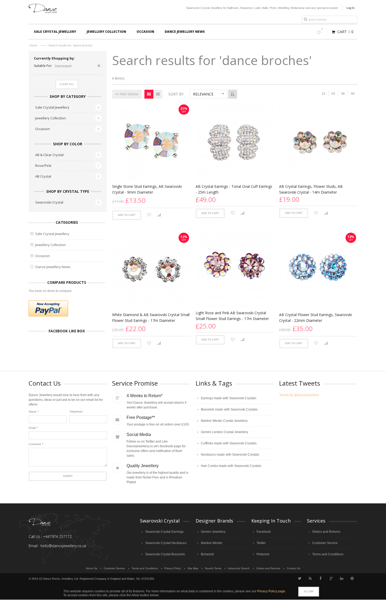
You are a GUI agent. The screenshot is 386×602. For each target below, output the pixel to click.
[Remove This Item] (99, 66)
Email (32, 427)
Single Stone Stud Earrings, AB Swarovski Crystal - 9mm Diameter (147, 189)
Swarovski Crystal (49, 202)
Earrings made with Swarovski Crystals (228, 398)
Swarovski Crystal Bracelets (165, 554)
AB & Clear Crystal (49, 154)
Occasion (42, 128)
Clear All (67, 84)
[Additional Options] (48, 308)
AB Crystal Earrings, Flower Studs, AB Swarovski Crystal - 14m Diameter (311, 189)
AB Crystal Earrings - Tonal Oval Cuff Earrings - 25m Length (234, 189)
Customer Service (325, 543)
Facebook (264, 532)
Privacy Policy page (271, 591)
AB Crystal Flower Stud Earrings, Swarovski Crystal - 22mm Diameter (315, 317)
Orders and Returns (326, 532)
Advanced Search (239, 568)
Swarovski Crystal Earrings (164, 532)
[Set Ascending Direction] (232, 94)
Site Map (192, 568)
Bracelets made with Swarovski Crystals (229, 409)
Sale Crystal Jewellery (52, 107)
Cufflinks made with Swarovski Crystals (229, 443)
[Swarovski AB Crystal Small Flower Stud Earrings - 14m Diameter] (318, 142)
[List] (157, 94)
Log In (350, 7)
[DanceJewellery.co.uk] (43, 6)
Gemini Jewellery (213, 532)
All (352, 93)
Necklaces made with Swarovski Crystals (230, 454)
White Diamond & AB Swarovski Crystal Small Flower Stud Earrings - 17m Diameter (151, 317)
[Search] (305, 19)
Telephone (75, 411)
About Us (91, 568)
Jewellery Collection (50, 118)
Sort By (176, 94)
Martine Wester (211, 543)
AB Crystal (43, 176)
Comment (35, 444)
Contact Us (293, 568)
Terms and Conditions (327, 554)
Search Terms (213, 568)
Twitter (261, 543)
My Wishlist (322, 29)
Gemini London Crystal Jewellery (224, 432)
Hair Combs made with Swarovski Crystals (231, 466)
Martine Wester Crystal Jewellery (224, 421)
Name (32, 411)
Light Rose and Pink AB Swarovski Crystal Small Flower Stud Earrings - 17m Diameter (232, 315)
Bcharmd (207, 554)
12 (323, 93)
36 (343, 93)
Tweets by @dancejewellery (299, 395)
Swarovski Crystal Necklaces (165, 543)
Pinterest (263, 554)
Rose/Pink (43, 165)
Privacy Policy (172, 568)
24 (333, 93)
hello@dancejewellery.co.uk (63, 545)
